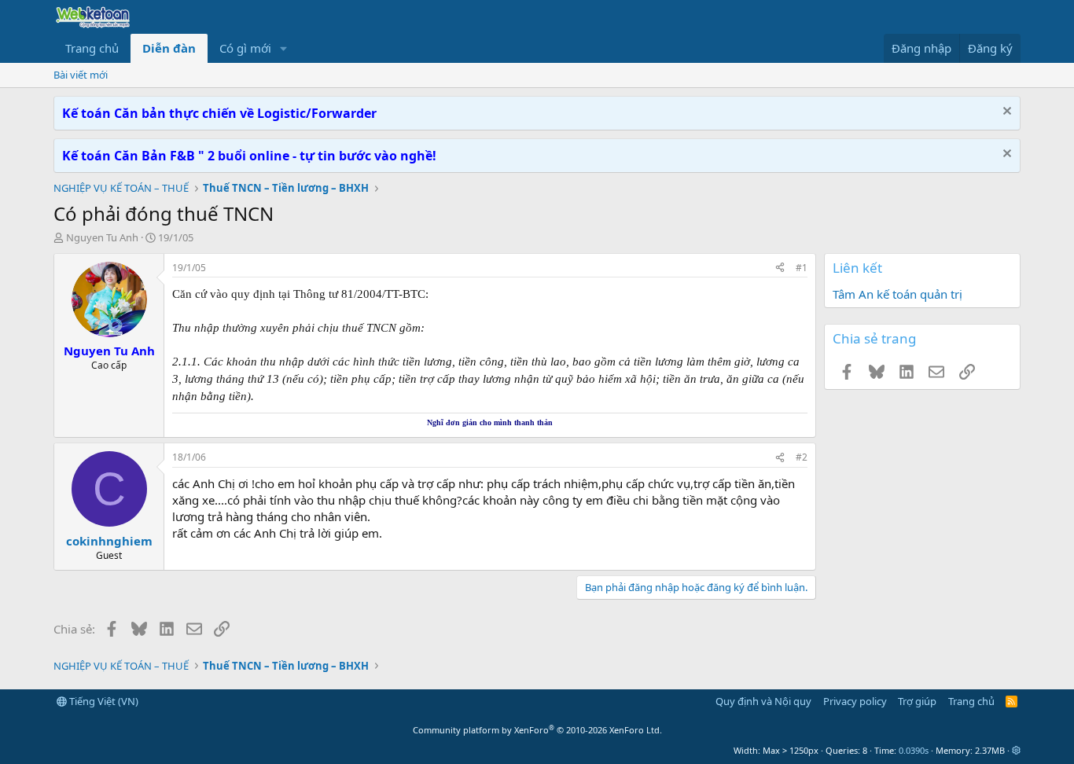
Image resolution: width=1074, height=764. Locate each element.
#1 (801, 267)
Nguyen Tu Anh (102, 237)
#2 (801, 457)
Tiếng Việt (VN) (102, 701)
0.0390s (914, 750)
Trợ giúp (917, 701)
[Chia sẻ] (780, 268)
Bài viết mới (80, 75)
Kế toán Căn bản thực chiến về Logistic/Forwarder (219, 113)
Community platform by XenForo (537, 730)
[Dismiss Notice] (1005, 113)
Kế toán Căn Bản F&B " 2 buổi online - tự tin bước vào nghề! (249, 155)
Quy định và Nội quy (763, 701)
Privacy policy (855, 701)
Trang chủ (92, 48)
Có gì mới (245, 48)
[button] (284, 48)
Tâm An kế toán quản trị (897, 294)
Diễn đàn (169, 48)
